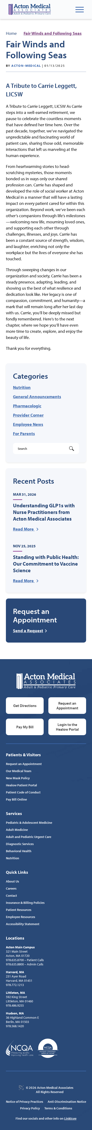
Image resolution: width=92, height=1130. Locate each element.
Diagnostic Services (20, 844)
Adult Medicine (17, 830)
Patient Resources (18, 910)
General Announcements (37, 396)
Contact (11, 895)
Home (11, 33)
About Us (12, 881)
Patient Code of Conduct (23, 792)
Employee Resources (20, 917)
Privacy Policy (30, 1108)
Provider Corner (28, 415)
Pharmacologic (27, 406)
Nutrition (22, 387)
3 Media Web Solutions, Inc (21, 1087)
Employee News (28, 424)
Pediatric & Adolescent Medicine (29, 822)
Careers (11, 888)
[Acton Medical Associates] (29, 9)
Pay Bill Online (16, 799)
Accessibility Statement (22, 924)
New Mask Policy (18, 778)
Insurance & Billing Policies (25, 902)
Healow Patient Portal (21, 785)
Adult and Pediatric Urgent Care (28, 837)
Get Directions (25, 705)
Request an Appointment (67, 705)
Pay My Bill (24, 727)
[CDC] (48, 1048)
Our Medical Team (18, 771)
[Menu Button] (79, 9)
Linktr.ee (70, 1118)
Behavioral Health (18, 851)
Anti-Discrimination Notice (67, 1101)
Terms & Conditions (58, 1108)
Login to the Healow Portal (67, 727)
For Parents (24, 433)
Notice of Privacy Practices (24, 1101)
